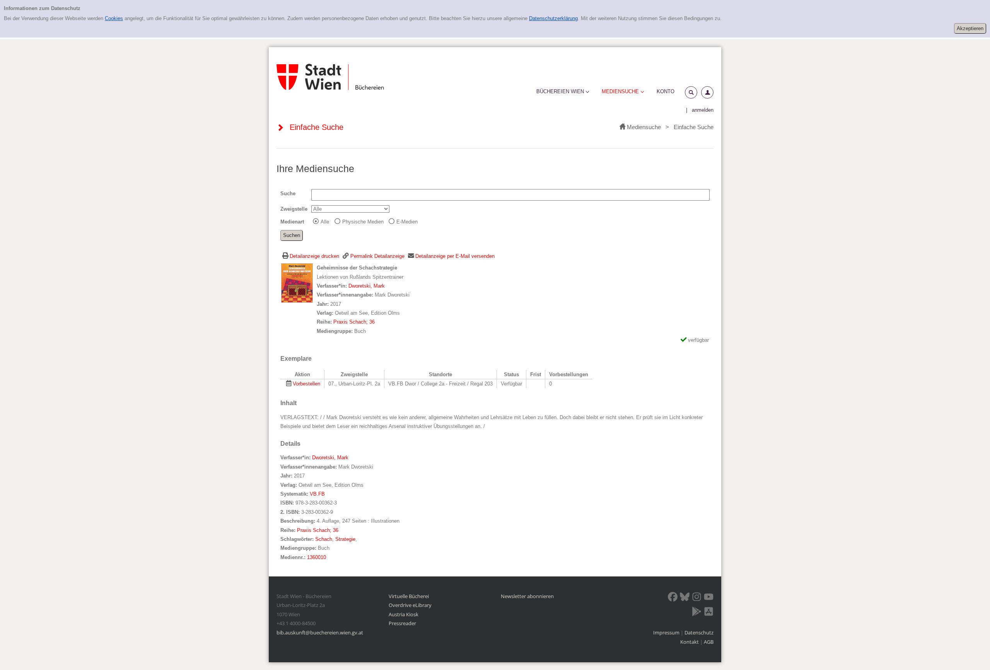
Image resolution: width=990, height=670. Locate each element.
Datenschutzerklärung (553, 18)
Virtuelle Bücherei (409, 596)
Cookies (114, 18)
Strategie (345, 539)
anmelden (702, 110)
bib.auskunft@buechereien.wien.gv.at (320, 632)
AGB (708, 641)
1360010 (316, 557)
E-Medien (407, 222)
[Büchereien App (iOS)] (708, 613)
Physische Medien (363, 222)
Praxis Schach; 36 (354, 322)
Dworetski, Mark (366, 286)
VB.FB (317, 494)
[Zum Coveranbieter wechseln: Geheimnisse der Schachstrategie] (297, 283)
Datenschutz (698, 632)
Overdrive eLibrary (410, 605)
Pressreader (402, 623)
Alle (325, 222)
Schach (323, 539)
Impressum (667, 632)
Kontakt (689, 641)
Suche (287, 193)
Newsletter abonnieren (527, 596)
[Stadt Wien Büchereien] (330, 77)
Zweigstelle (293, 209)
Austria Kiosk (403, 614)
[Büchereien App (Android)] (697, 613)
